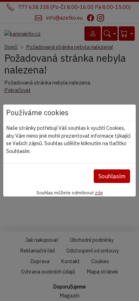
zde (99, 192)
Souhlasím (111, 176)
